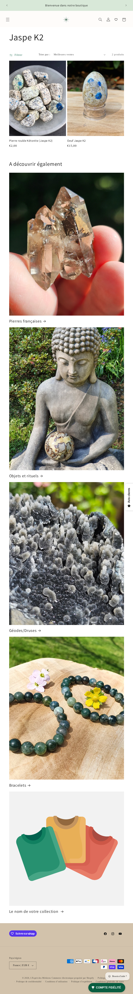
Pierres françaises (25, 321)
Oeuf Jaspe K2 (76, 141)
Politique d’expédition (81, 982)
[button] (8, 20)
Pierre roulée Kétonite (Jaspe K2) (31, 141)
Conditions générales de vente (110, 982)
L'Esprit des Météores (40, 978)
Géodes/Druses (23, 630)
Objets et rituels (24, 475)
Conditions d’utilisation (56, 982)
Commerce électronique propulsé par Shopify (73, 978)
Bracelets (17, 785)
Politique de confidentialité (29, 982)
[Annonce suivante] (126, 5)
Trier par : (44, 54)
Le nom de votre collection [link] (34, 911)
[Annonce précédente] (7, 5)
